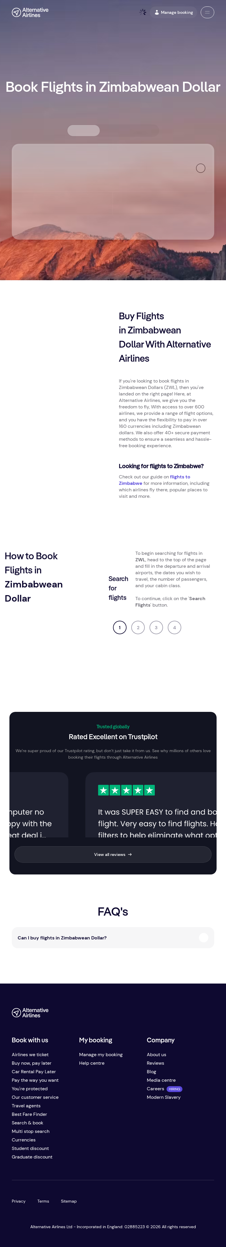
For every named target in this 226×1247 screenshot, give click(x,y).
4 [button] (174, 628)
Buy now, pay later (31, 1063)
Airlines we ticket (30, 1054)
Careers (155, 1089)
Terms (43, 1201)
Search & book (27, 1123)
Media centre (161, 1080)
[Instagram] (197, 1015)
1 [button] (120, 628)
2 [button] (138, 628)
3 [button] (156, 628)
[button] (207, 12)
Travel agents (26, 1106)
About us (156, 1054)
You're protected (30, 1089)
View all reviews (109, 854)
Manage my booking (101, 1054)
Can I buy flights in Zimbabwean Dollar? (62, 938)
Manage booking (177, 12)
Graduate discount (32, 1157)
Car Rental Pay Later (34, 1072)
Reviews (155, 1063)
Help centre (91, 1063)
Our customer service (35, 1097)
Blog (151, 1072)
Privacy (19, 1201)
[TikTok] (186, 1015)
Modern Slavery (164, 1097)
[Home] (30, 12)
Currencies (24, 1140)
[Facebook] (162, 1015)
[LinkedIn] (209, 1015)
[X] (174, 1015)
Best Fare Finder (29, 1114)
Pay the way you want (35, 1080)
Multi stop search (30, 1131)
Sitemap (69, 1201)
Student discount (30, 1148)
